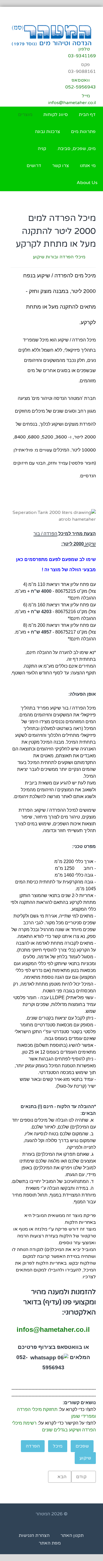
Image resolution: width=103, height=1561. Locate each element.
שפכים (82, 1446)
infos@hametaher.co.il (53, 1329)
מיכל (57, 1446)
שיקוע (85, 1458)
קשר (56, 936)
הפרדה (33, 1446)
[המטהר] (51, 35)
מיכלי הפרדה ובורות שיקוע (59, 257)
